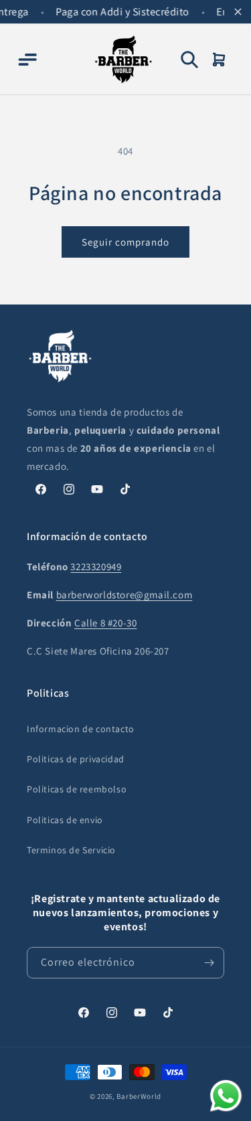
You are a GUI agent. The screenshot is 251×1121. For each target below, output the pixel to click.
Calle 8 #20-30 (105, 622)
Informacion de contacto (81, 729)
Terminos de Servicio (71, 850)
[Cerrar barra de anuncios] (237, 11)
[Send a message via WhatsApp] (225, 1095)
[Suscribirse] (209, 962)
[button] (26, 59)
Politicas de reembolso (77, 789)
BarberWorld (138, 1096)
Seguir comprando (125, 242)
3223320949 (95, 566)
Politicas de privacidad (75, 759)
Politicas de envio (65, 820)
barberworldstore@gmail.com (124, 594)
